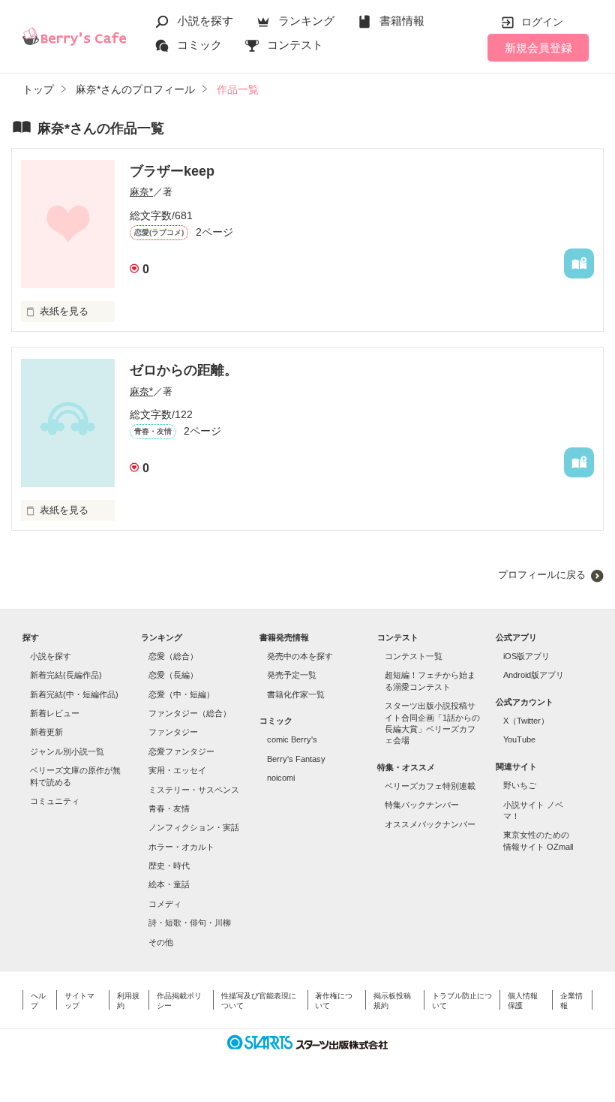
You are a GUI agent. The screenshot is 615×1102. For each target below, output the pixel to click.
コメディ (165, 903)
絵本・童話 (169, 884)
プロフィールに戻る (542, 574)
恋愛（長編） (173, 674)
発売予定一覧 (291, 674)
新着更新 (46, 731)
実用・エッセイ (177, 770)
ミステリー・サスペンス (193, 789)
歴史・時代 (169, 865)
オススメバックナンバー (430, 824)
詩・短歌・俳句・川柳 (189, 922)
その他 (160, 942)
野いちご (519, 785)
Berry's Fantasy (296, 758)
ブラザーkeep (172, 171)
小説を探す (205, 20)
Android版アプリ (533, 674)
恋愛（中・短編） (181, 694)
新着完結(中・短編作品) (74, 694)
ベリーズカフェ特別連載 (430, 785)
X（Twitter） (526, 720)
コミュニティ (55, 800)
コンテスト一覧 (413, 656)
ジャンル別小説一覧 (67, 751)
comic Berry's (292, 739)
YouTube (519, 739)
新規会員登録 (538, 47)
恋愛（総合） (173, 656)
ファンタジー (173, 731)
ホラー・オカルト (181, 846)
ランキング (306, 20)
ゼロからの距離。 (184, 370)
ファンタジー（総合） (189, 713)
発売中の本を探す (300, 656)
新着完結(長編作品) (66, 674)
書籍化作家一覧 (296, 694)
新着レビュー (55, 713)
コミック (199, 44)
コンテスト (295, 44)
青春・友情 (169, 808)
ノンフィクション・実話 (193, 827)
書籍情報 (402, 20)
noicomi (281, 777)
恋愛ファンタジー (181, 751)
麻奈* (141, 191)
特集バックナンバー (422, 804)
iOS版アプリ (526, 656)
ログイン (542, 22)
